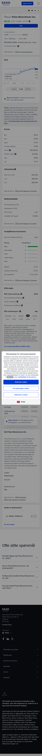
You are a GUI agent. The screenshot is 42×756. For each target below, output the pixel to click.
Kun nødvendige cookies (21, 389)
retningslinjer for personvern (21, 378)
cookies (30, 376)
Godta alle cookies (21, 383)
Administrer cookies (21, 396)
